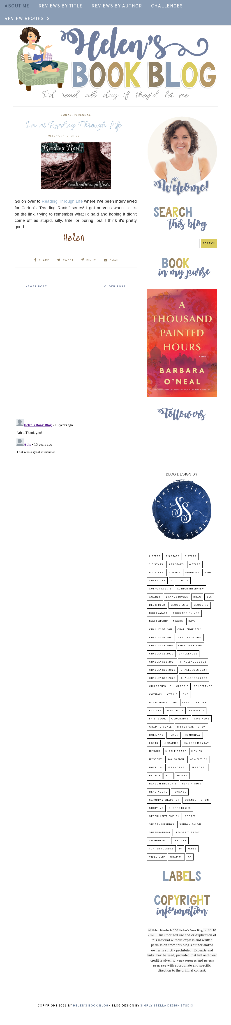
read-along (158, 792)
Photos (154, 775)
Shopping (156, 808)
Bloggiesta (179, 605)
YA (190, 857)
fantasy (155, 710)
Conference (203, 686)
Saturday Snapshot (164, 800)
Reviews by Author (117, 6)
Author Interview (190, 588)
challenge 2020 (161, 653)
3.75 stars (176, 564)
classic (182, 686)
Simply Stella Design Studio (166, 1006)
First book (175, 710)
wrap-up (176, 857)
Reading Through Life (62, 201)
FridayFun (197, 710)
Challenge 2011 (160, 629)
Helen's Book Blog (90, 1006)
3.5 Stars (156, 564)
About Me (17, 6)
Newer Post (36, 286)
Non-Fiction (198, 759)
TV (180, 848)
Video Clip (157, 857)
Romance (180, 792)
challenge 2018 (161, 645)
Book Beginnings (186, 613)
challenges (188, 653)
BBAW (197, 597)
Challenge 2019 (190, 645)
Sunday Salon (190, 824)
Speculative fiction (164, 816)
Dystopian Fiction (163, 702)
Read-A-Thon (191, 783)
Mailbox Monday (196, 743)
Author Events (160, 588)
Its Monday (192, 735)
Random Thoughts (163, 783)
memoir (154, 751)
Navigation (175, 759)
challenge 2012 (189, 629)
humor (174, 735)
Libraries (171, 743)
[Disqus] (76, 356)
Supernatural (160, 832)
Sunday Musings (161, 824)
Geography (180, 718)
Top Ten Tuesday (161, 848)
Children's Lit (160, 686)
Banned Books (177, 597)
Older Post (115, 286)
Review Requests (27, 19)
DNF (185, 694)
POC (168, 775)
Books (66, 115)
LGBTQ (154, 743)
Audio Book (180, 580)
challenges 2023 (162, 670)
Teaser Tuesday (188, 832)
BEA (209, 597)
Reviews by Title (61, 6)
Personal (82, 115)
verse (192, 848)
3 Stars (190, 556)
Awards (155, 597)
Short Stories (180, 808)
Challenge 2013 (161, 637)
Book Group (158, 621)
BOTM (192, 621)
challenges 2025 (162, 678)
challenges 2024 (194, 670)
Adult (208, 572)
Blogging (201, 605)
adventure (157, 580)
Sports (190, 816)
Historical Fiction (191, 727)
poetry (182, 775)
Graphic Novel (160, 727)
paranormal (176, 767)
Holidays (156, 735)
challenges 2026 (194, 678)
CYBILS (172, 694)
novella (155, 767)
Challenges (167, 6)
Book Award (158, 613)
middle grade (175, 751)
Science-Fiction (197, 800)
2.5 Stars (173, 556)
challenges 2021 (162, 662)
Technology (158, 840)
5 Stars (174, 572)
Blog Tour (157, 605)
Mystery (155, 759)
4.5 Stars (156, 572)
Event (186, 702)
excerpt (202, 702)
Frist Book (157, 718)
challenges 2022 (193, 662)
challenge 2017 (190, 637)
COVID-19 (155, 694)
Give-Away (202, 718)
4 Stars (195, 564)
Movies (196, 751)
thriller (180, 840)
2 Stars (155, 556)
